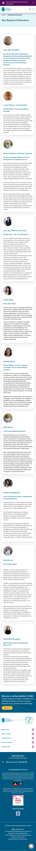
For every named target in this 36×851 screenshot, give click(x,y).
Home (3, 15)
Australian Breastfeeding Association (20, 825)
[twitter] (20, 720)
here (11, 4)
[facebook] (13, 720)
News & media (6, 734)
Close (33, 3)
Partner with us (6, 738)
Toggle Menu (33, 9)
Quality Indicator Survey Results (17, 839)
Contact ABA (6, 746)
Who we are (5, 729)
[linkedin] (23, 720)
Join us (6, 708)
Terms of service (7, 742)
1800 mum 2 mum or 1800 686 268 (16, 762)
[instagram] (16, 720)
